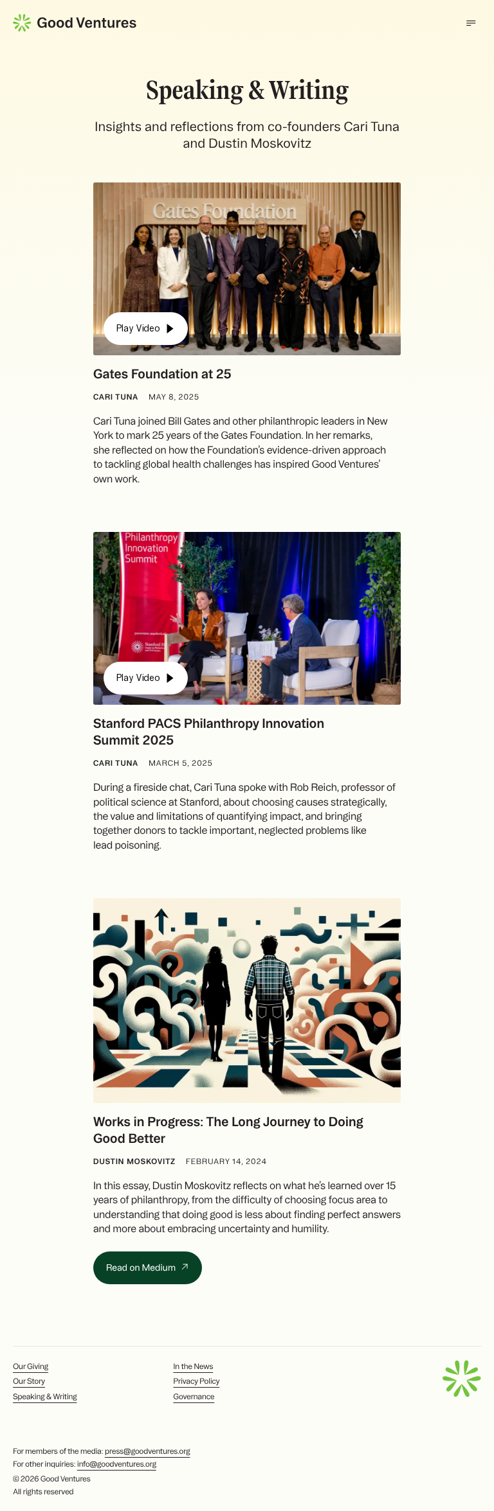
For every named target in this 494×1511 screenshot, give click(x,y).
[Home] (74, 22)
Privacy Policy (196, 1381)
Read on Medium (142, 1267)
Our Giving (30, 1367)
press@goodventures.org (147, 1451)
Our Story (29, 1381)
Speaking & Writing (45, 1397)
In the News (193, 1367)
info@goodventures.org (116, 1464)
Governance (193, 1397)
